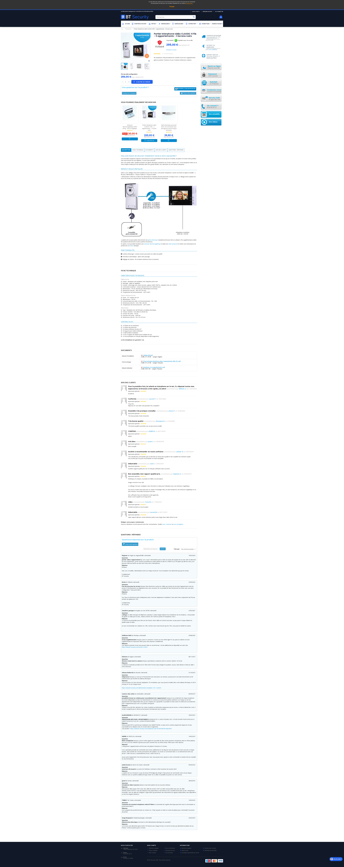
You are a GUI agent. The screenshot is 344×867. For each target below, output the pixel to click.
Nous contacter (153, 850)
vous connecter (167, 524)
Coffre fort (192, 23)
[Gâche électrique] (168, 113)
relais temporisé (173, 244)
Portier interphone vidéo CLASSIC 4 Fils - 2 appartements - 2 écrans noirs (149, 127)
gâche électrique (153, 240)
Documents (149, 150)
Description (126, 150)
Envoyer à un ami (171, 50)
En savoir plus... (189, 3)
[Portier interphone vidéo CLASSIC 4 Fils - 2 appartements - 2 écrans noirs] (149, 113)
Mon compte (196, 11)
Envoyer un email (128, 858)
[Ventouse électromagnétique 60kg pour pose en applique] (129, 113)
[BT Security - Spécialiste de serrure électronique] (137, 16)
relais (131, 246)
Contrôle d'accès (140, 23)
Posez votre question (189, 93)
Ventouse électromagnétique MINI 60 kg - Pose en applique (130, 126)
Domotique (205, 23)
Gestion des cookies (210, 848)
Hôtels (153, 23)
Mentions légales (154, 848)
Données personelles (211, 850)
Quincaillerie (179, 23)
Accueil (122, 29)
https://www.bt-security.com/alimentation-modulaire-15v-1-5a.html (141, 688)
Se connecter (219, 11)
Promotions (128, 29)
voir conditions (213, 49)
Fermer (172, 6)
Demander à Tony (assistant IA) (186, 88)
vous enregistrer (178, 524)
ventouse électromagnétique (152, 244)
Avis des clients (161, 150)
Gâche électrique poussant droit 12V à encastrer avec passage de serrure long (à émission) (168, 127)
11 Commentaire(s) (167, 53)
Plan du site (185, 850)
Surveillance (165, 23)
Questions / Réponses (176, 150)
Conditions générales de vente (190, 852)
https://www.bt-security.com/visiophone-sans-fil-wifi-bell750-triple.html (151, 728)
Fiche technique (137, 150)
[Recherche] (194, 17)
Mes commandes (170, 848)
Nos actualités (214, 114)
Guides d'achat (217, 23)
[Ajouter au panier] (130, 138)
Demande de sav (170, 850)
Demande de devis (207, 11)
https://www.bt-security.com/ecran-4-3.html (134, 647)
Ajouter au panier (150, 141)
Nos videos (213, 122)
